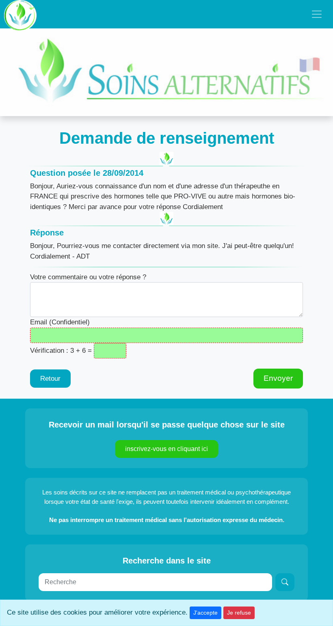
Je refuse (239, 612)
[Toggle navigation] (316, 14)
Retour (50, 378)
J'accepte (205, 612)
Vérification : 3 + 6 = (61, 350)
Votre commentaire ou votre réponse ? (88, 277)
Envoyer (278, 378)
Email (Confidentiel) (60, 322)
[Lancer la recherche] (284, 582)
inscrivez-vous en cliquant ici (166, 448)
